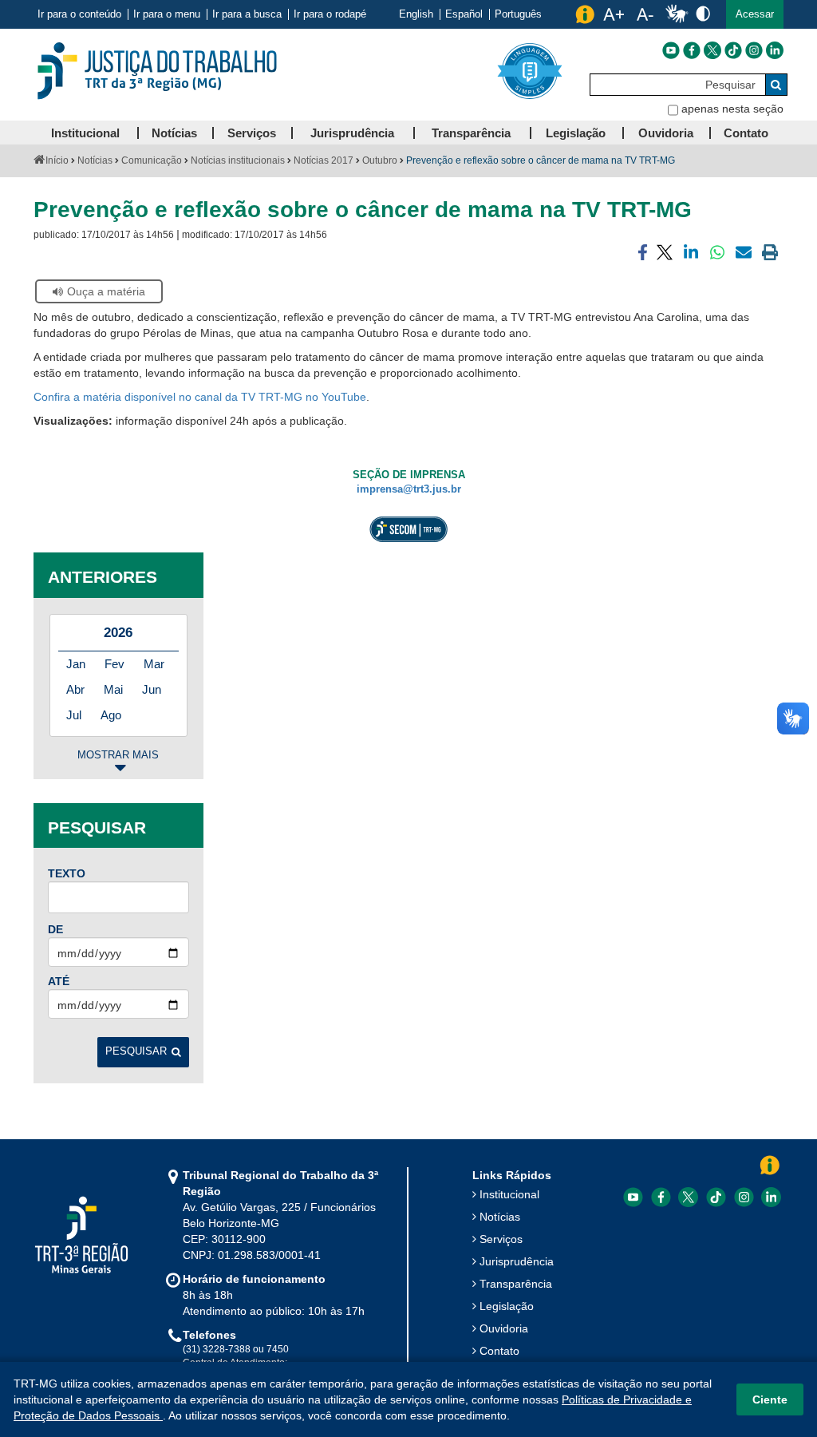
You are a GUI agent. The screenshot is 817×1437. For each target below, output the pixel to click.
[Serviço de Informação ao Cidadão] (584, 14)
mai (113, 689)
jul (73, 715)
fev (114, 664)
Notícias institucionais (238, 160)
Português (518, 14)
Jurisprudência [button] (352, 133)
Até (58, 981)
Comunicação (151, 160)
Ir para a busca (247, 14)
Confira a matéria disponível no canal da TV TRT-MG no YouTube (200, 396)
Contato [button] (746, 133)
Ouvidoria (504, 1328)
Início (57, 160)
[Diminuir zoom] (645, 14)
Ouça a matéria (106, 291)
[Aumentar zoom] (613, 14)
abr (75, 689)
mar (154, 664)
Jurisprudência (517, 1261)
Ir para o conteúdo (79, 14)
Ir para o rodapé (330, 14)
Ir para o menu (166, 14)
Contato (499, 1350)
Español (464, 14)
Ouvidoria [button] (665, 133)
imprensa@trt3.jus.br (409, 489)
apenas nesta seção (732, 108)
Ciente (769, 1399)
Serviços (501, 1239)
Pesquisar (136, 1051)
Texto (66, 873)
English (416, 14)
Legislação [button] (576, 133)
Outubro (379, 160)
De (55, 929)
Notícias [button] (174, 133)
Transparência (516, 1283)
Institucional (509, 1194)
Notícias (94, 160)
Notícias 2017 (323, 160)
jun (151, 689)
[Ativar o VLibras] (676, 14)
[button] (754, 14)
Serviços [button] (251, 133)
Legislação (507, 1306)
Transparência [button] (471, 133)
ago (111, 715)
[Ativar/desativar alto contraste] (703, 13)
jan (75, 664)
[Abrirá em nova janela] (671, 50)
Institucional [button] (85, 133)
